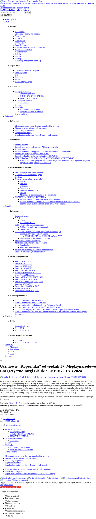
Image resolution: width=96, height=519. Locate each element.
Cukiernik (24, 186)
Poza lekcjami (10, 316)
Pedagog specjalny (27, 94)
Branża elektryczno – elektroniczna (34, 234)
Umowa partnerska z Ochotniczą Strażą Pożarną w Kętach (38, 305)
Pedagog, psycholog (23, 91)
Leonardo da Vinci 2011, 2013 (27, 291)
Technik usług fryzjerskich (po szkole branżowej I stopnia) (43, 204)
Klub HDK (19, 328)
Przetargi (18, 79)
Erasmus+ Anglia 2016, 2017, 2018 (29, 282)
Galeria (18, 54)
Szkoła (7, 22)
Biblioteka (19, 107)
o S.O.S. (23, 220)
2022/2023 (24, 103)
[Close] (1, 360)
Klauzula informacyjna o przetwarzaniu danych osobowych (28, 469)
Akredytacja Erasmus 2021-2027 (28, 273)
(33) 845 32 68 (9, 419)
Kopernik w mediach (23, 49)
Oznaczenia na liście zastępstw (27, 70)
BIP (16, 75)
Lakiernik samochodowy (30, 190)
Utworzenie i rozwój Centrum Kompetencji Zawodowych (38, 232)
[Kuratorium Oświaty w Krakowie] (14, 480)
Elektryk (23, 184)
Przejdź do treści (6, 485)
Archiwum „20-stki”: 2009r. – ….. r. (29, 342)
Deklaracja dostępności (14, 471)
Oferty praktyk (21, 114)
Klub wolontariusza (22, 330)
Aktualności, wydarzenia (30, 109)
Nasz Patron (20, 36)
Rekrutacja (9, 116)
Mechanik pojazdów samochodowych (30, 172)
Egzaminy (9, 345)
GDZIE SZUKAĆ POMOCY (32, 96)
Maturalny (14, 347)
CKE (12, 351)
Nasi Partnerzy (21, 52)
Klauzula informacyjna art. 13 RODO (30, 47)
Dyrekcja (18, 38)
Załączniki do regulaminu (30, 247)
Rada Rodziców (21, 45)
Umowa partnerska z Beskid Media (29, 300)
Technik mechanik (22, 149)
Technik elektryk (21, 145)
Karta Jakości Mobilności (25, 275)
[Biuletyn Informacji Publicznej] (13, 478)
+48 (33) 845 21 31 (11, 421)
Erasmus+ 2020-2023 (23, 268)
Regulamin (24, 245)
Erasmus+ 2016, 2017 (23, 284)
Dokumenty (19, 77)
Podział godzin (21, 73)
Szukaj (27, 12)
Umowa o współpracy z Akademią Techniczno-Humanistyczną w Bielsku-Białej (47, 309)
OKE (12, 354)
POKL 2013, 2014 (22, 288)
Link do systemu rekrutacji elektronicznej (31, 128)
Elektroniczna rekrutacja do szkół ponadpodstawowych (37, 126)
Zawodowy (14, 349)
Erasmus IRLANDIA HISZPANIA (29, 277)
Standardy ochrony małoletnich (27, 34)
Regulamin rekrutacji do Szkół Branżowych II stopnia (36, 135)
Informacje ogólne (22, 216)
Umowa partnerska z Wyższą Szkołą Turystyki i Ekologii (37, 307)
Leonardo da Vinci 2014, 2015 (27, 286)
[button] (10, 487)
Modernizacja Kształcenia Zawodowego (31, 243)
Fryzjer (23, 181)
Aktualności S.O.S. (27, 223)
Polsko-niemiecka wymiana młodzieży (30, 225)
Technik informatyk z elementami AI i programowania (36, 147)
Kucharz (18, 177)
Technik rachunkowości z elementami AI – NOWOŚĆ (36, 156)
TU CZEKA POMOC (29, 98)
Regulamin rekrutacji (23, 133)
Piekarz (23, 193)
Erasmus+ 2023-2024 (23, 266)
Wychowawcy (20, 43)
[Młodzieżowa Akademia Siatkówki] (76, 478)
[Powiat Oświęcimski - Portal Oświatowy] (44, 478)
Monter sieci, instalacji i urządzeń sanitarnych (38, 195)
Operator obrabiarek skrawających (28, 175)
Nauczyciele (20, 41)
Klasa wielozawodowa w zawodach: (29, 179)
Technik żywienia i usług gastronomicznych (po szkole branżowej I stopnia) (50, 201)
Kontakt (18, 56)
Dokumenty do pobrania (24, 130)
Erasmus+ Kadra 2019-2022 (26, 270)
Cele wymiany (26, 229)
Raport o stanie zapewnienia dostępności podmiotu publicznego (30, 474)
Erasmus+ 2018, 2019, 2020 (26, 279)
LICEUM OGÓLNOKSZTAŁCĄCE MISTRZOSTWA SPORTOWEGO (44, 158)
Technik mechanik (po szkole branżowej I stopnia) (40, 199)
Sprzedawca (25, 188)
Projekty (8, 206)
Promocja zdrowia (22, 326)
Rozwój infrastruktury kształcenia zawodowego (34, 249)
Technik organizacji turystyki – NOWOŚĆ (32, 154)
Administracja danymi (23, 82)
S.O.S (17, 218)
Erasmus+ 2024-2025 (23, 264)
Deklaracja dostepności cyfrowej (28, 61)
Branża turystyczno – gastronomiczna (35, 238)
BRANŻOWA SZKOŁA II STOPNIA (30, 197)
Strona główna (10, 19)
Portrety (18, 58)
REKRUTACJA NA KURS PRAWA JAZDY (43, 236)
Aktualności (19, 32)
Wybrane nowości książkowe (31, 112)
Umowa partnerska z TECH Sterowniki (30, 303)
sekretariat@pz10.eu (14, 425)
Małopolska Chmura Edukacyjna (28, 241)
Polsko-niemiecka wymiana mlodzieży (35, 227)
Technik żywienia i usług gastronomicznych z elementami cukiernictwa (43, 151)
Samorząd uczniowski (23, 100)
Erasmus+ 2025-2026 (23, 261)
